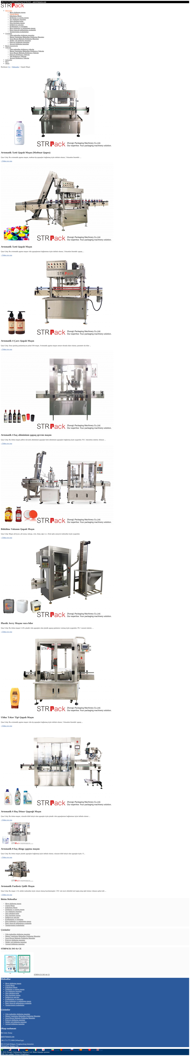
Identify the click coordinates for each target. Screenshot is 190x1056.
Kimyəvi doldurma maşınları (19, 42)
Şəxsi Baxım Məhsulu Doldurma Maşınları (24, 39)
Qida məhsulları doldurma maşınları (22, 35)
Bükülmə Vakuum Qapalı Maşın (17, 529)
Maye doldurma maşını (18, 12)
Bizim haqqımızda (11, 46)
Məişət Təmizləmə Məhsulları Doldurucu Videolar (27, 51)
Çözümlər (8, 33)
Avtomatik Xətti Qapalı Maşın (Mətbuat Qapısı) (25, 152)
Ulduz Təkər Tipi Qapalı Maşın (17, 717)
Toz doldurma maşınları (18, 19)
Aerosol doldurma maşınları (19, 44)
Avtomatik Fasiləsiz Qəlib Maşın (17, 886)
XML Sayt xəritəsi (7, 1054)
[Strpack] (12, 7)
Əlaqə (7, 63)
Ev (9, 67)
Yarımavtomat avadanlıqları (19, 32)
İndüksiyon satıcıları (17, 25)
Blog (7, 61)
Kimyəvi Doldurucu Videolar (20, 54)
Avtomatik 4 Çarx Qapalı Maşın (17, 340)
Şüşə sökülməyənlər (16, 21)
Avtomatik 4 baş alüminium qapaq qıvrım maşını (26, 435)
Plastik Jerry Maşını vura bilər (17, 623)
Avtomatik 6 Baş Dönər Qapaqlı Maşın (21, 811)
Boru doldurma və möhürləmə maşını (22, 28)
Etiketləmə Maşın (16, 16)
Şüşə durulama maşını (17, 23)
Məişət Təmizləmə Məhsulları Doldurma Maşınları (27, 37)
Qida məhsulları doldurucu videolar (22, 49)
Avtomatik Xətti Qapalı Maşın (16, 246)
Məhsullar (8, 11)
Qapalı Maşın (14, 14)
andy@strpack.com (39, 2)
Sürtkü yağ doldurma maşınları (20, 40)
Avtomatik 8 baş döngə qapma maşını (20, 848)
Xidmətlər (8, 60)
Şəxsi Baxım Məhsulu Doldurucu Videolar (24, 53)
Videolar (8, 47)
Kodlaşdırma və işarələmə (18, 26)
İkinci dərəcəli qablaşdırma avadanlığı (23, 30)
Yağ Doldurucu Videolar (18, 56)
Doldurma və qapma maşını (19, 18)
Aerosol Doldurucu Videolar (19, 58)
